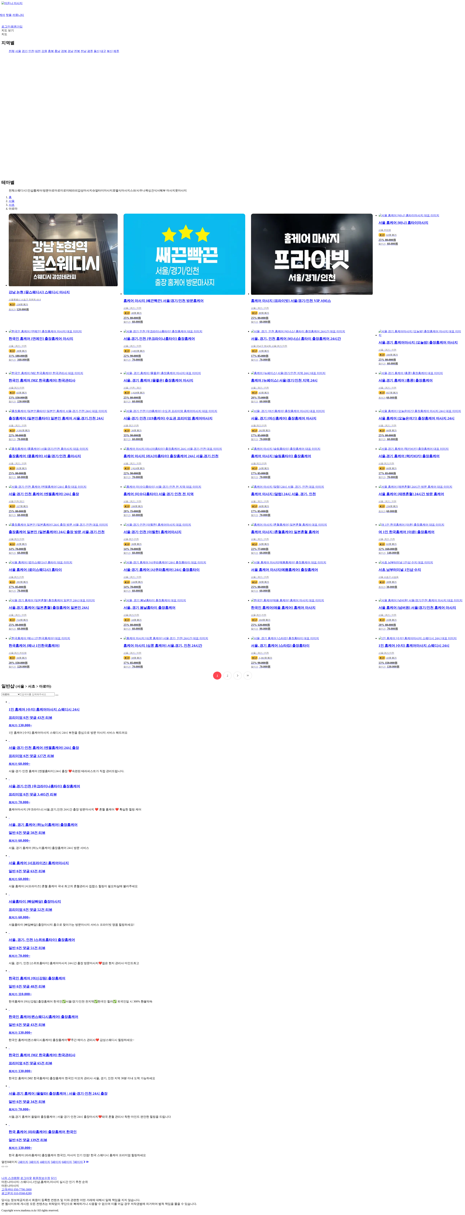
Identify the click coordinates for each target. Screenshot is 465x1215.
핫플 (9, 15)
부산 (110, 51)
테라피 (73, 190)
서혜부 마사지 (166, 190)
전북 (77, 51)
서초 (12, 204)
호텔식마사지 (121, 190)
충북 (51, 51)
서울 (18, 51)
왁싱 (148, 190)
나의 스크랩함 (10, 1178)
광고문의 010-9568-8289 (16, 1193)
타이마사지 (105, 190)
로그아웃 (26, 1178)
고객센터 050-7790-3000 (16, 1189)
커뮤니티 (18, 15)
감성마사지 (85, 190)
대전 (38, 51)
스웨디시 (20, 190)
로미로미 (63, 190)
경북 (64, 51)
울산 (97, 51)
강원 (44, 51)
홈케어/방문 (41, 190)
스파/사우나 (137, 190)
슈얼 (95, 190)
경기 (25, 51)
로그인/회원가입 (12, 26)
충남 (57, 51)
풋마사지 (181, 190)
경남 (70, 51)
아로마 (53, 190)
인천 (31, 51)
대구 (103, 51)
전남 (83, 51)
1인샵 (29, 190)
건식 (154, 190)
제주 (116, 51)
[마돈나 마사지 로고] (12, 3)
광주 (90, 51)
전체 (12, 51)
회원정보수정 (41, 1178)
